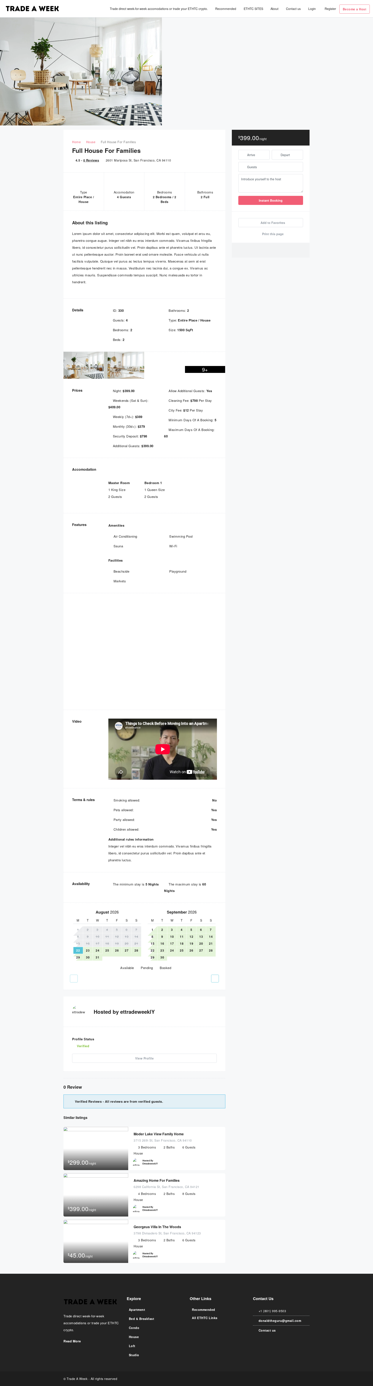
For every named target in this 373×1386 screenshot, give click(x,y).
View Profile (144, 1058)
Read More (72, 1341)
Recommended (225, 8)
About (274, 8)
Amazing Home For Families (157, 1180)
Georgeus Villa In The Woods (157, 1226)
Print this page (272, 234)
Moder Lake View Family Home (159, 1133)
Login (312, 8)
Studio (134, 1355)
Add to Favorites (272, 222)
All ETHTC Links (205, 1318)
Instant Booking (271, 200)
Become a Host (355, 9)
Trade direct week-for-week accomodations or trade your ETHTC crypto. (159, 8)
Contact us (293, 8)
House (134, 1337)
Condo (134, 1328)
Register (330, 8)
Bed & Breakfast (141, 1318)
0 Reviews (91, 160)
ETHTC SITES (253, 8)
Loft (132, 1346)
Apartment (137, 1309)
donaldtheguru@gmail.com (280, 1320)
